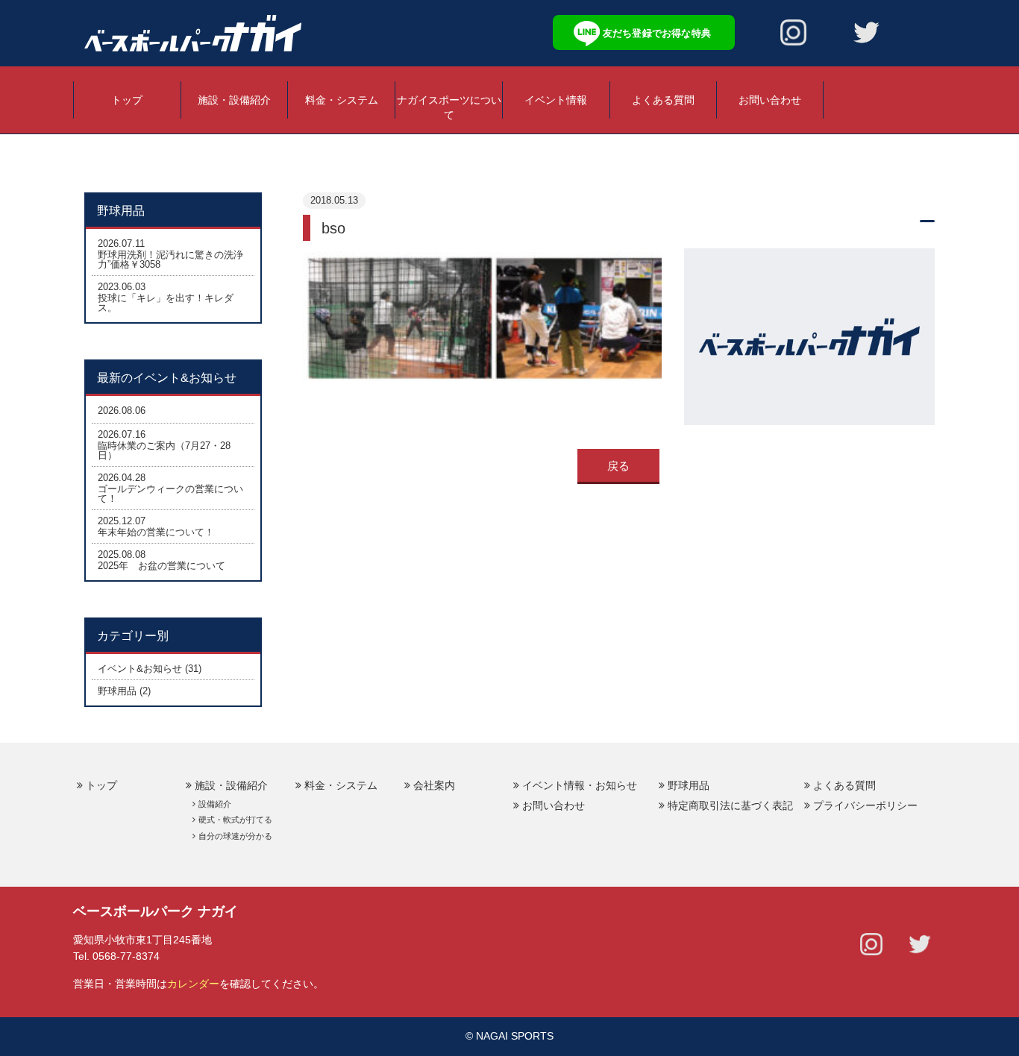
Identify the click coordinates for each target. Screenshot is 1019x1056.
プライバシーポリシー (865, 805)
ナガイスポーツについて (449, 107)
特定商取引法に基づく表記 (730, 805)
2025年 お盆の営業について (161, 565)
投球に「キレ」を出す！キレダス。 (165, 302)
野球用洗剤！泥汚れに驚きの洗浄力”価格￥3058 (170, 259)
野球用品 (688, 785)
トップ (126, 100)
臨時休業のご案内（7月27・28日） (164, 450)
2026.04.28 (121, 477)
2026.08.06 (121, 410)
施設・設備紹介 (234, 100)
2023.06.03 (121, 286)
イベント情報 (555, 100)
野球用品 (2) (124, 691)
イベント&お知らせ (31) (149, 668)
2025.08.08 (121, 554)
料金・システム (341, 100)
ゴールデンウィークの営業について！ (170, 493)
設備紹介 (214, 803)
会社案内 (434, 785)
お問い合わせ (770, 100)
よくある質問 (663, 100)
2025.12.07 (121, 521)
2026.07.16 (121, 434)
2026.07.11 (121, 243)
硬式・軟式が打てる (235, 819)
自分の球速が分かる (235, 836)
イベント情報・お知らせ (579, 785)
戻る (618, 465)
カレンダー (193, 984)
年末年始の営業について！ (156, 532)
